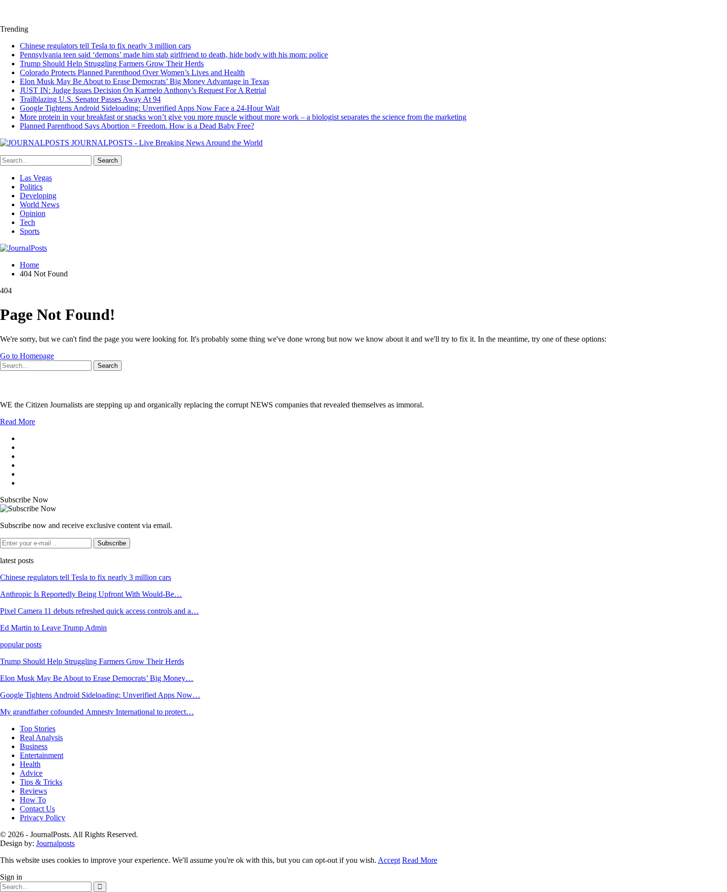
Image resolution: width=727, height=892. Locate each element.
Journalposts (55, 843)
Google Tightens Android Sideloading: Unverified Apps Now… (100, 695)
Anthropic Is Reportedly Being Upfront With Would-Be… (91, 594)
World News (39, 204)
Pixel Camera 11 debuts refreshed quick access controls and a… (99, 611)
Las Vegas (36, 178)
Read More (17, 421)
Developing (38, 195)
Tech (27, 222)
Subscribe (111, 543)
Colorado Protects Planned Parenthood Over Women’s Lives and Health (132, 72)
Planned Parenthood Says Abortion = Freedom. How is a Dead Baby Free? (137, 126)
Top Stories (37, 728)
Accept (389, 860)
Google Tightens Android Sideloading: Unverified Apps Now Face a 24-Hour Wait (149, 108)
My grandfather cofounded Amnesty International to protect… (97, 712)
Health (30, 764)
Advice (31, 773)
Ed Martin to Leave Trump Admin (53, 628)
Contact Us (37, 808)
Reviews (33, 791)
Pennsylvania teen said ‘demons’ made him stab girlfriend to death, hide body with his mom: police (174, 54)
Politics (31, 186)
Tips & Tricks (41, 782)
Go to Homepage (27, 356)
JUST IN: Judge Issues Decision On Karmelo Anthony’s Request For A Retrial (143, 90)
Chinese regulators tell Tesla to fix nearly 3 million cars (105, 46)
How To (33, 800)
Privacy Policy (42, 817)
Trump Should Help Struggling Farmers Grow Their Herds (112, 63)
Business (33, 746)
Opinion (32, 213)
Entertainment (41, 755)
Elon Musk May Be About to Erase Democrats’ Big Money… (96, 678)
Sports (30, 231)
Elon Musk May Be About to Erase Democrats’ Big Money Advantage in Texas (144, 81)
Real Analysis (41, 737)
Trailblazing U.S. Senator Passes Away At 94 (90, 99)
